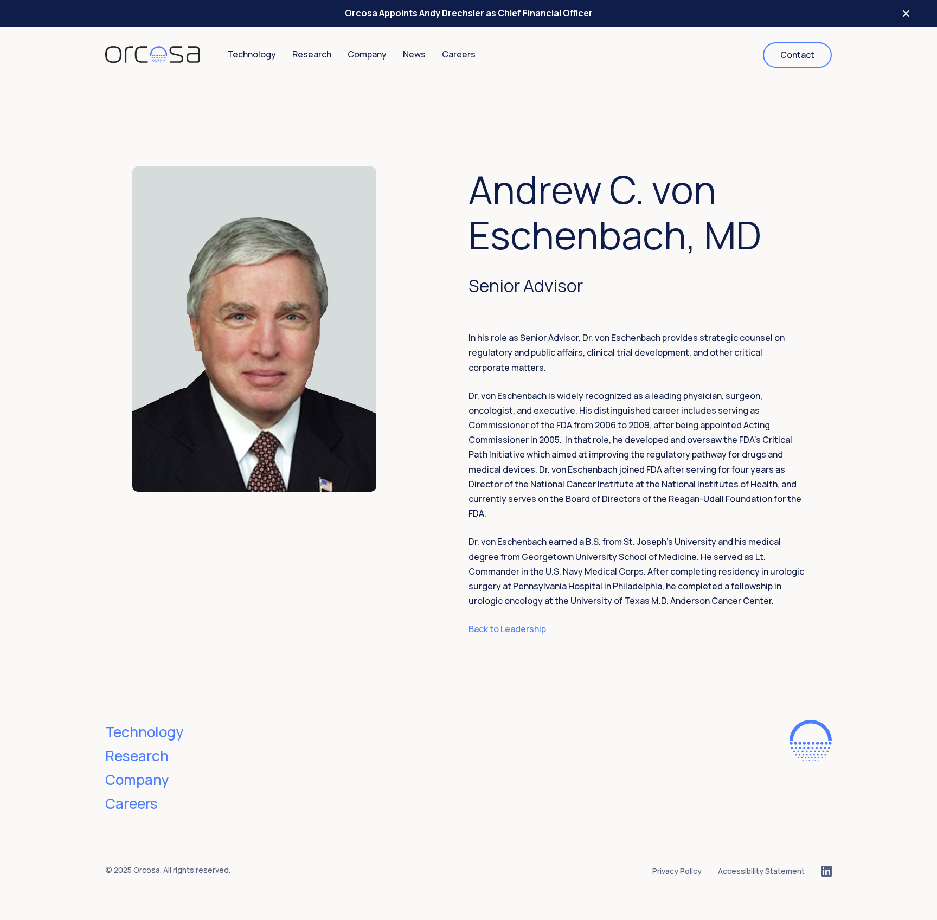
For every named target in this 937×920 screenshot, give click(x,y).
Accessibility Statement (761, 871)
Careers (459, 54)
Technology (251, 54)
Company (367, 54)
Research (311, 54)
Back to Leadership (507, 629)
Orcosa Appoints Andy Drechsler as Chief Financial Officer (469, 13)
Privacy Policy (677, 871)
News (414, 54)
